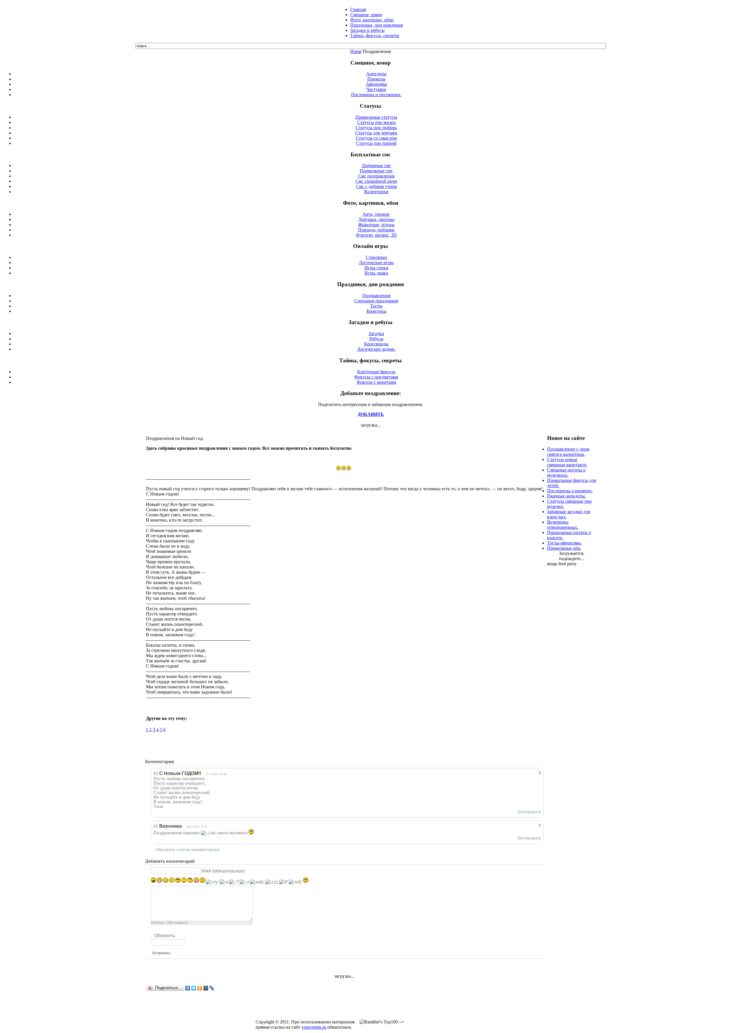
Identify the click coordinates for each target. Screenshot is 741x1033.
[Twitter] (194, 988)
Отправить (161, 953)
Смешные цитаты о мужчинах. (566, 472)
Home (356, 51)
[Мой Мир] (206, 988)
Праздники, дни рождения (376, 25)
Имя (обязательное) (223, 871)
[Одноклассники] (200, 988)
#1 (155, 826)
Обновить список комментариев (187, 849)
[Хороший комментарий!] (515, 773)
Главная (358, 9)
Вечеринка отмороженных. (562, 525)
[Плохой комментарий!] (520, 773)
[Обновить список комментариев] (177, 761)
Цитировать (529, 811)
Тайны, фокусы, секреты (374, 35)
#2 (155, 773)
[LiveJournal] (212, 988)
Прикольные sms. (564, 548)
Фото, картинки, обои (372, 19)
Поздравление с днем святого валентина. (568, 452)
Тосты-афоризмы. (564, 542)
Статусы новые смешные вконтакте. (567, 462)
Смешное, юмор (366, 14)
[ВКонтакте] (188, 988)
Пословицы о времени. (570, 490)
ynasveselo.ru (313, 1027)
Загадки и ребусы (367, 30)
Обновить (164, 935)
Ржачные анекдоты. (566, 495)
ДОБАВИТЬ (370, 414)
